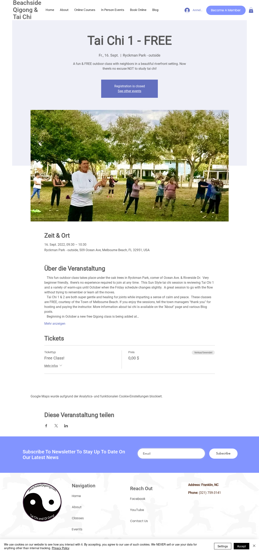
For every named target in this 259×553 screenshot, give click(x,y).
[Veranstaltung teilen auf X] (56, 425)
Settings (223, 546)
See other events (129, 91)
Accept (241, 546)
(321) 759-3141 (210, 493)
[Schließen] (254, 546)
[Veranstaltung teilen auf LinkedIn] (66, 425)
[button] (251, 10)
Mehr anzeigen (54, 323)
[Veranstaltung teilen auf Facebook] (46, 425)
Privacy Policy (60, 548)
